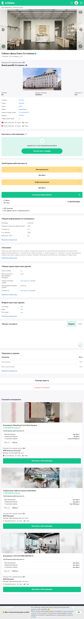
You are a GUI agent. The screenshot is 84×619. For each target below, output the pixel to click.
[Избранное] (71, 3)
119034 (21, 115)
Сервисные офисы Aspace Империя (19, 491)
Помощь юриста (42, 380)
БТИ (22, 274)
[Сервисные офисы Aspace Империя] (42, 478)
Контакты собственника (42, 461)
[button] (3, 29)
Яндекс (71, 324)
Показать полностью (9, 240)
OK (79, 612)
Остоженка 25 (24, 112)
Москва (21, 103)
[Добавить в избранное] (80, 405)
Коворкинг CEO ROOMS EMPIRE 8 (18, 556)
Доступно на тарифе (28, 281)
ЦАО (20, 106)
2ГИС (80, 324)
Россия (21, 100)
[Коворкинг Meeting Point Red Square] (42, 412)
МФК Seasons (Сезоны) (12, 450)
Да (28, 236)
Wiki (34, 617)
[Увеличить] (80, 345)
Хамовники (22, 109)
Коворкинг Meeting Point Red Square (20, 425)
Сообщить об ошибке (42, 387)
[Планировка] (80, 46)
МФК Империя (8, 516)
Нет (22, 307)
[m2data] (8, 3)
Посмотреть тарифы (42, 151)
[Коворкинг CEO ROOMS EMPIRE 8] (42, 543)
